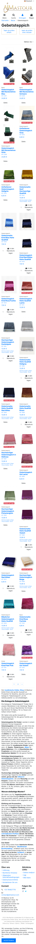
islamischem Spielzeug (14, 921)
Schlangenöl (30, 923)
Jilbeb (22, 923)
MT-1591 (3, 667)
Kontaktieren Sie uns (10, 882)
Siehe (5, 103)
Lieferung (6, 870)
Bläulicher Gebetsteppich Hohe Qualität (7, 619)
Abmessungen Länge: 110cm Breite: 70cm (25, 200)
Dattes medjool (28, 872)
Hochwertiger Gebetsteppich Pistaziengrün (7, 511)
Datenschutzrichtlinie (10, 880)
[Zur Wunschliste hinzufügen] (7, 84)
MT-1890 (22, 366)
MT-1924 (4, 303)
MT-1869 (22, 581)
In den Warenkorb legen (29, 207)
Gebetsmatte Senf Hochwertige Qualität (25, 190)
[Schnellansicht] (11, 84)
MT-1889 (4, 412)
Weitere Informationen (12, 936)
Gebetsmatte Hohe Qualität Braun (25, 408)
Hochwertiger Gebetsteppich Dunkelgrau (7, 342)
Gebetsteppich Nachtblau (7, 576)
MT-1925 (22, 261)
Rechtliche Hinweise (10, 873)
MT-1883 (4, 515)
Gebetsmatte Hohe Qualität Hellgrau (25, 362)
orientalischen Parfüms (10, 834)
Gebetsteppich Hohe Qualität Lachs (25, 301)
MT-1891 (3, 346)
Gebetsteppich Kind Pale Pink (7, 664)
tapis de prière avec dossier (27, 31)
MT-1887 (4, 459)
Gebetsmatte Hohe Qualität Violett (25, 531)
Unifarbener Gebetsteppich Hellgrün (7, 189)
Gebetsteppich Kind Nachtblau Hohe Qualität (25, 257)
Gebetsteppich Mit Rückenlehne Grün (8, 150)
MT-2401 (4, 96)
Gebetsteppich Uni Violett (25, 664)
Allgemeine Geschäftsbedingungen (11, 876)
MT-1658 (4, 623)
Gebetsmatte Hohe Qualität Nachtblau (7, 408)
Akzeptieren (9, 940)
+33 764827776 (10, 890)
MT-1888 (22, 412)
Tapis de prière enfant (9, 31)
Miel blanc (27, 878)
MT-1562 (22, 667)
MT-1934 (4, 193)
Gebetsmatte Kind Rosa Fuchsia (25, 619)
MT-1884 (22, 476)
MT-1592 (22, 623)
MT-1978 (22, 134)
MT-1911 (21, 305)
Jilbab (26, 747)
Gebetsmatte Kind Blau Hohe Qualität (7, 237)
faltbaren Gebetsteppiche (12, 778)
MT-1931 (21, 195)
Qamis (17, 923)
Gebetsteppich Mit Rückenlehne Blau (8, 92)
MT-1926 (4, 241)
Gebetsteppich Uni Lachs (25, 473)
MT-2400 (22, 96)
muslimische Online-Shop (14, 690)
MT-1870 (4, 579)
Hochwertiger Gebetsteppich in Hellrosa (8, 455)
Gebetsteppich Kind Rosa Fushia (8, 300)
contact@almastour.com (10, 895)
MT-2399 (4, 154)
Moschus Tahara (8, 923)
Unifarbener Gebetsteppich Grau (25, 130)
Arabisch (20, 852)
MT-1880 (22, 535)
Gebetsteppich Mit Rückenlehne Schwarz (26, 92)
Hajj (24, 875)
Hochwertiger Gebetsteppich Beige (25, 577)
